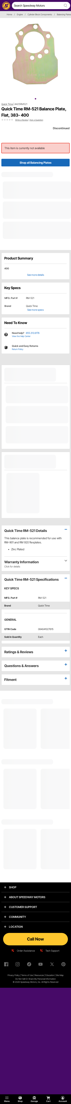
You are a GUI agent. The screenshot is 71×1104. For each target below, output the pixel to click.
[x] (52, 965)
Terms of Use (27, 975)
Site (58, 975)
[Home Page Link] (5, 5)
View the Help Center (21, 336)
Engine (20, 14)
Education (49, 975)
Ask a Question (36, 120)
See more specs (35, 309)
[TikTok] (30, 965)
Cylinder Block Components (40, 14)
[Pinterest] (64, 965)
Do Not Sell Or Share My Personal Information (35, 979)
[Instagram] (18, 965)
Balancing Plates (64, 14)
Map (62, 975)
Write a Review (21, 120)
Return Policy (17, 349)
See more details (35, 274)
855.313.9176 (32, 332)
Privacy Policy (14, 975)
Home (9, 14)
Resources (39, 975)
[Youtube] (41, 965)
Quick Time (7, 104)
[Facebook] (7, 965)
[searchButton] (64, 5)
